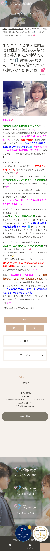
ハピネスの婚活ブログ (16, 29)
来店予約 (30, 548)
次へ (35, 328)
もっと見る (25, 416)
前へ (15, 328)
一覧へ (25, 320)
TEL (10, 548)
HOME (5, 29)
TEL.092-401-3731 (25, 403)
